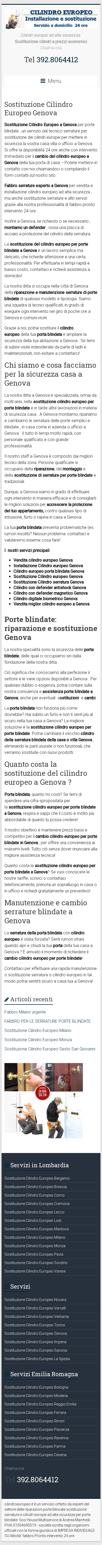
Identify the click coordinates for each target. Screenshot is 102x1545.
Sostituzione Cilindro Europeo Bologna (36, 1387)
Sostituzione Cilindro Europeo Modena (36, 1396)
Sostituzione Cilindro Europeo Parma (34, 1446)
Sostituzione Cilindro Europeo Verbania (36, 1316)
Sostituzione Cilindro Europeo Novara (35, 1300)
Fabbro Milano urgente (25, 1012)
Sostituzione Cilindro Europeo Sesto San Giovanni (49, 1048)
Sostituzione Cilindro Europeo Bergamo (37, 1178)
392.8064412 (56, 59)
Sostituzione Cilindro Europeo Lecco (34, 1212)
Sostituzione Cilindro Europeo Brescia (35, 1187)
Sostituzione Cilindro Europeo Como (34, 1195)
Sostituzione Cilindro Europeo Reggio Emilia (40, 1404)
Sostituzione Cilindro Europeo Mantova (36, 1229)
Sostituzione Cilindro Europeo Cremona (37, 1204)
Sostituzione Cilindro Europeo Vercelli (35, 1308)
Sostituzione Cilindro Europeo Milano (37, 1030)
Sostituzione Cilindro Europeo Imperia (35, 1342)
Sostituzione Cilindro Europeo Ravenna (36, 1438)
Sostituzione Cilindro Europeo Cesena (35, 1455)
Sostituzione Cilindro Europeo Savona (35, 1350)
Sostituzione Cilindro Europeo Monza (38, 1039)
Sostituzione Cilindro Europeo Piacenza (36, 1429)
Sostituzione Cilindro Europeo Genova (35, 1333)
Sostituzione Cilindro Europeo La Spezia (37, 1359)
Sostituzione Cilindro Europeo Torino (34, 1325)
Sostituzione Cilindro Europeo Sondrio (35, 1263)
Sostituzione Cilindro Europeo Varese (35, 1271)
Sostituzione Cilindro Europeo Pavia (33, 1254)
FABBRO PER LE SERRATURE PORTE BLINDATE (47, 1021)
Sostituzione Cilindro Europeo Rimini (34, 1421)
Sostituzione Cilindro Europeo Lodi (32, 1220)
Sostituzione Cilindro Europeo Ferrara (35, 1412)
